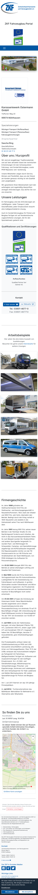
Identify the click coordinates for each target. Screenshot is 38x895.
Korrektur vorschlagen (14, 809)
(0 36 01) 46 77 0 (8, 151)
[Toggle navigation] (4, 48)
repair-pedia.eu (11, 877)
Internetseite (28, 344)
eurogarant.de (14, 876)
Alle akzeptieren (27, 892)
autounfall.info (5, 876)
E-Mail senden (10, 304)
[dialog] (19, 887)
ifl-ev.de (4, 877)
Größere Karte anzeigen (13, 791)
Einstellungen (5, 887)
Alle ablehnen (10, 892)
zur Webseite (26, 304)
